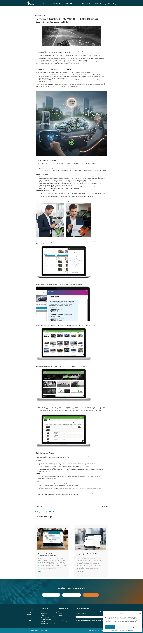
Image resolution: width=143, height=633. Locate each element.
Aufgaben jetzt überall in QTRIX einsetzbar (90, 554)
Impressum (131, 630)
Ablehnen (120, 627)
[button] (140, 613)
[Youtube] (30, 620)
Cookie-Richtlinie (114, 630)
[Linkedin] (27, 620)
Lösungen (55, 3)
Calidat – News (85, 3)
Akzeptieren (110, 627)
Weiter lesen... (42, 571)
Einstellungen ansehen (134, 627)
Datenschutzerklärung (124, 630)
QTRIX (45, 3)
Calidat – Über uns (70, 3)
